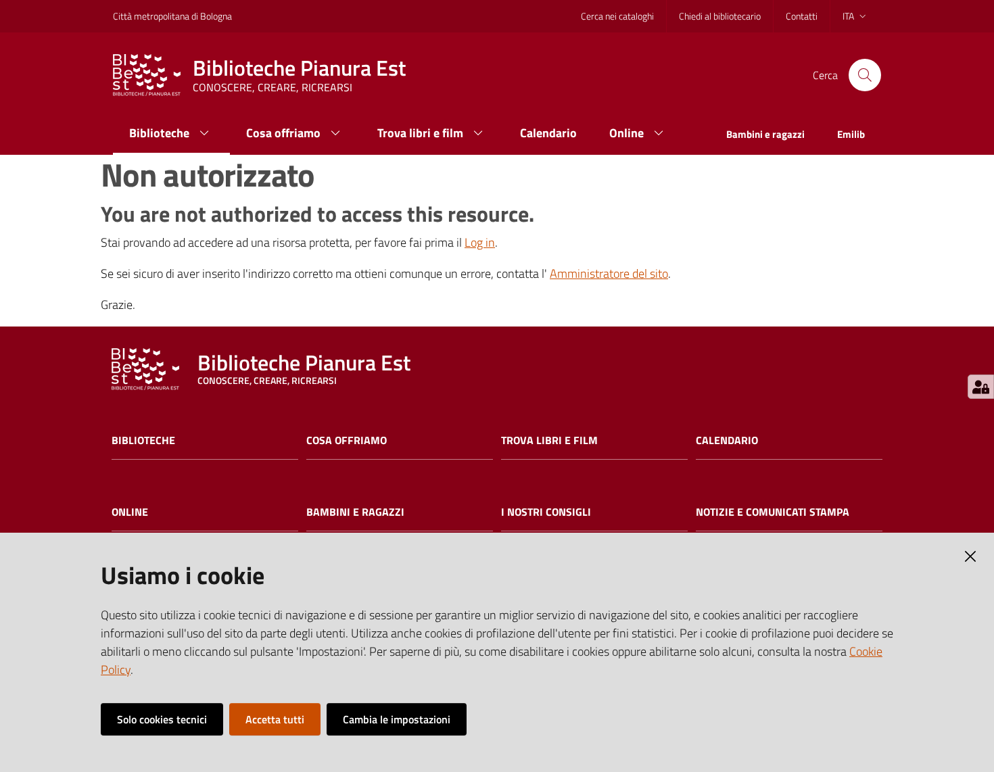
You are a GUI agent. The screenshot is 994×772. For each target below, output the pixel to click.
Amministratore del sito (609, 273)
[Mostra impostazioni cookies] (981, 387)
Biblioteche (143, 440)
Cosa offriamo (346, 440)
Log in (480, 242)
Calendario (727, 440)
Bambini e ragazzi (355, 512)
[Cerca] (865, 75)
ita (848, 16)
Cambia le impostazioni (396, 719)
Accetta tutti (274, 719)
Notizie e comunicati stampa (772, 512)
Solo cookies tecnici (162, 719)
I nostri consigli (546, 512)
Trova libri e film (549, 440)
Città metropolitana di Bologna (172, 16)
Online (130, 512)
